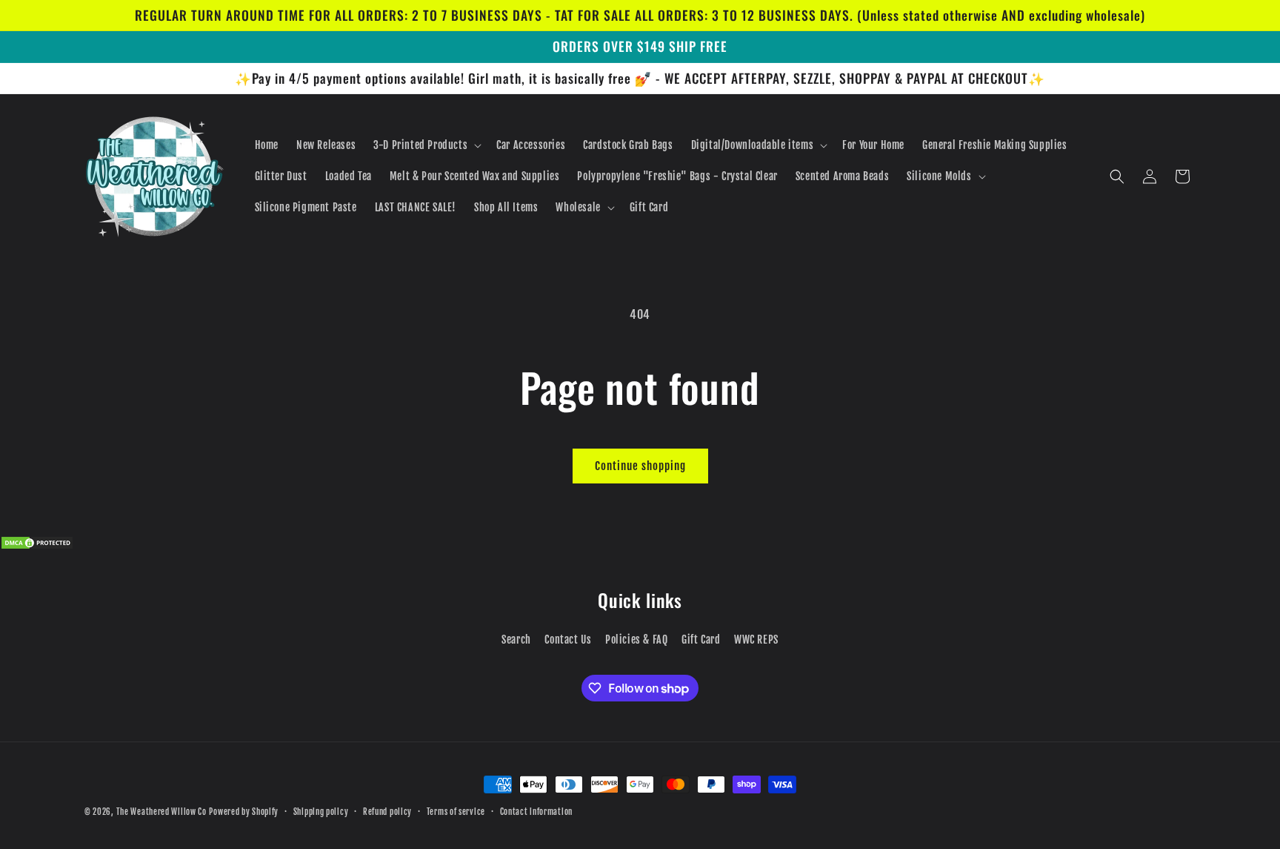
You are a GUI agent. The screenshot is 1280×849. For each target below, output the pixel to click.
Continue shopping (640, 466)
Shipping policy (321, 812)
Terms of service (456, 812)
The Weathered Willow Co (161, 812)
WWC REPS (756, 639)
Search (516, 639)
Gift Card (700, 639)
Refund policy (387, 812)
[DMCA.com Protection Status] (37, 545)
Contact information (536, 812)
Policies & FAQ (636, 639)
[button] (425, 145)
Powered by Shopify (244, 812)
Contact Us (567, 639)
